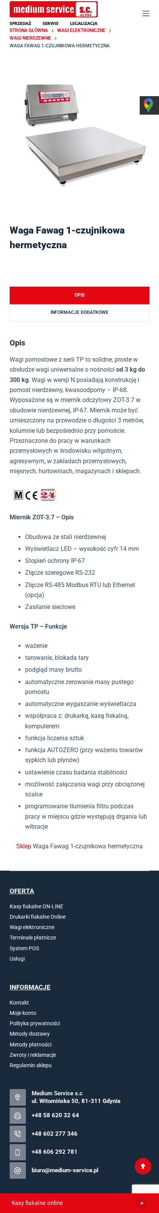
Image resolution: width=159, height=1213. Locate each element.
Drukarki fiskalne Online (38, 917)
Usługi (17, 959)
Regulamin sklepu (31, 1065)
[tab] (80, 295)
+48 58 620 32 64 (55, 1115)
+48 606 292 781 (55, 1151)
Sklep (23, 846)
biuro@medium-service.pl (65, 1170)
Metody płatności (30, 1044)
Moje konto (23, 1013)
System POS (24, 948)
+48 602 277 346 (55, 1133)
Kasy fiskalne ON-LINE (36, 906)
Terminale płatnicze (33, 937)
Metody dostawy (30, 1034)
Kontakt (19, 1002)
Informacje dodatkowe (79, 312)
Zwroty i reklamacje (33, 1055)
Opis (79, 295)
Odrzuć (141, 1203)
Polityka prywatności (35, 1023)
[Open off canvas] (145, 13)
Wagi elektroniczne (32, 927)
